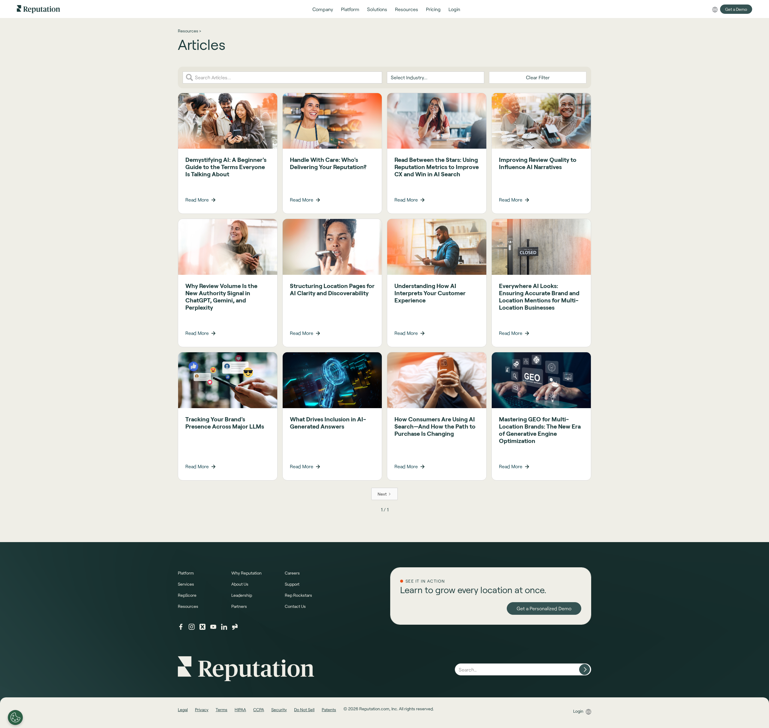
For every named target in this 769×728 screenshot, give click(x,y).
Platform (186, 572)
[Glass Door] (235, 626)
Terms (221, 709)
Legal (183, 709)
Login (578, 711)
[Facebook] (181, 626)
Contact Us (295, 606)
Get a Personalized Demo (544, 608)
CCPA (258, 709)
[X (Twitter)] (202, 626)
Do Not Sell (304, 709)
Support (292, 584)
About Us (239, 584)
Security (279, 709)
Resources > (189, 30)
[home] (38, 9)
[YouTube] (213, 626)
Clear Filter (538, 77)
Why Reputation (246, 572)
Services (186, 584)
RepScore (187, 595)
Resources (188, 606)
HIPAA (240, 709)
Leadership (241, 595)
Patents (329, 709)
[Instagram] (192, 626)
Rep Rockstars (298, 595)
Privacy (201, 709)
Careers (292, 572)
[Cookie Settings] (15, 717)
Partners (239, 606)
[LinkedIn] (224, 626)
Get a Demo (736, 9)
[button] (323, 9)
